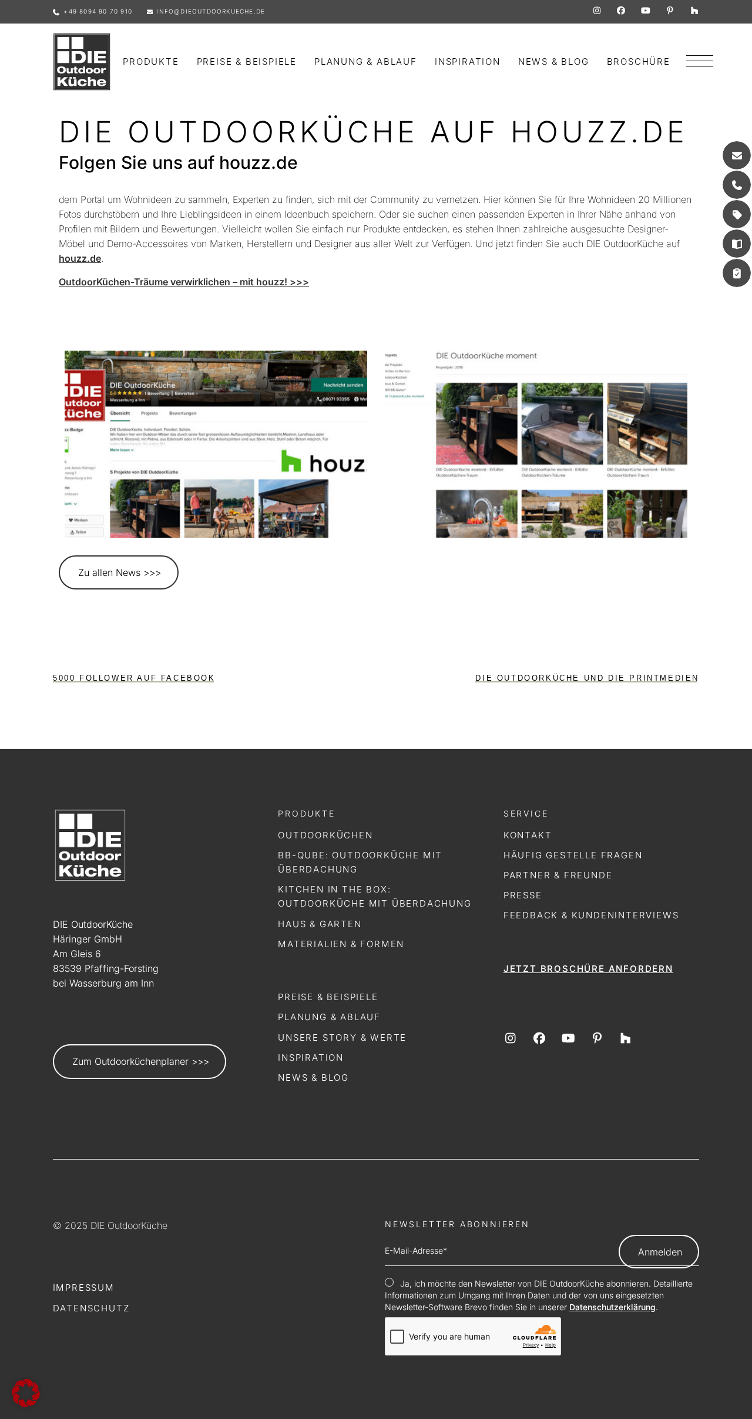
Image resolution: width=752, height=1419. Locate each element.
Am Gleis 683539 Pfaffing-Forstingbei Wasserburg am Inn (106, 968)
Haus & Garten (319, 924)
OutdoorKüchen (325, 835)
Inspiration (311, 1057)
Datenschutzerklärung (612, 1307)
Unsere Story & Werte (342, 1037)
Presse (522, 895)
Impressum (84, 1287)
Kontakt (527, 835)
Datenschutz (91, 1308)
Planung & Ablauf (329, 1016)
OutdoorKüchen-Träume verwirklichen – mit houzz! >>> (184, 282)
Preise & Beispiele (328, 996)
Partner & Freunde (558, 875)
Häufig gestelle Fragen (573, 855)
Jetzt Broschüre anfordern (588, 968)
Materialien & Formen (341, 944)
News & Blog (313, 1077)
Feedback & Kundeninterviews (591, 915)
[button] (26, 1393)
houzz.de (80, 258)
